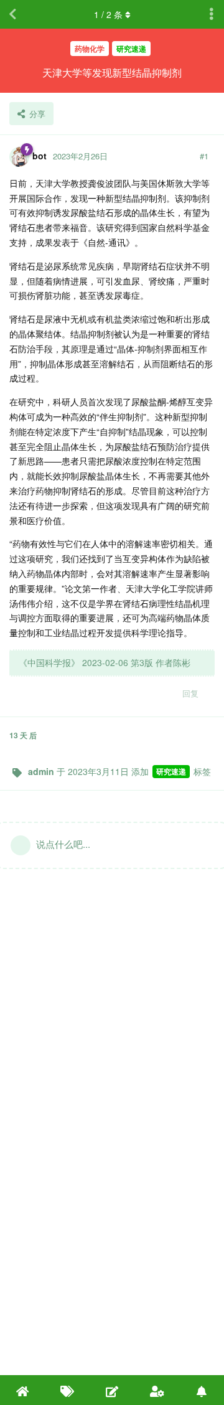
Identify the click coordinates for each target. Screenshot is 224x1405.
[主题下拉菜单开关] (211, 14)
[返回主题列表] (12, 14)
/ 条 (108, 14)
